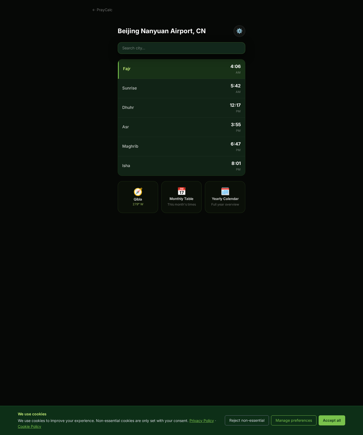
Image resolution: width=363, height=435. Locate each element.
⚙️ (239, 31)
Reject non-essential (246, 420)
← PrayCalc (102, 9)
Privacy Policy (201, 420)
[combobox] (181, 48)
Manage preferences (294, 420)
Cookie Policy (29, 426)
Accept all (332, 420)
